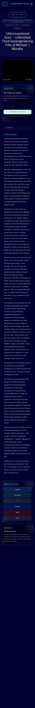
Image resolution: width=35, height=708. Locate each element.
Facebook (17, 506)
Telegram (17, 489)
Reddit (17, 512)
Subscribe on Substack (17, 112)
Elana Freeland (11, 134)
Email (17, 518)
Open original (28, 79)
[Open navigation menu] (31, 4)
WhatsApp (17, 495)
